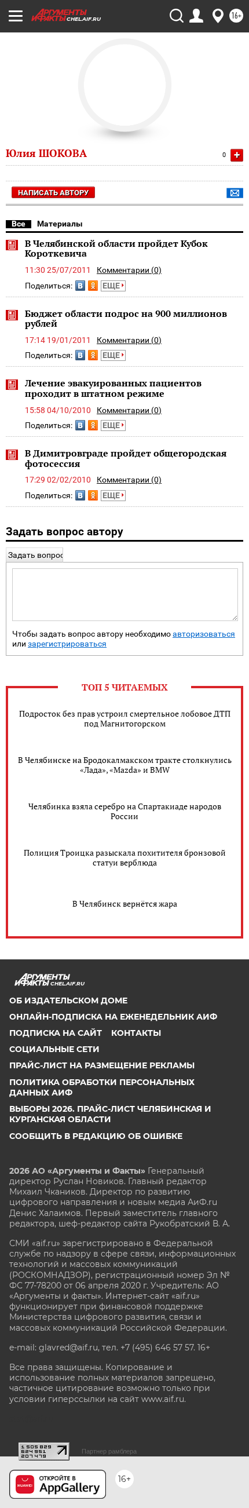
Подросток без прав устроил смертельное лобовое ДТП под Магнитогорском (124, 718)
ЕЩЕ (112, 285)
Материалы (60, 223)
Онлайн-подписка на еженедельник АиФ (113, 1017)
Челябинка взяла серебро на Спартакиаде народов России (124, 811)
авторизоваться (204, 634)
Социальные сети (54, 1049)
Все (18, 223)
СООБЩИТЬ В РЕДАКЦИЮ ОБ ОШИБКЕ (95, 1136)
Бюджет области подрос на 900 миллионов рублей (126, 318)
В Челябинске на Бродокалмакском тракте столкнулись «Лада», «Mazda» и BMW (125, 765)
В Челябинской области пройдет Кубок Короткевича (116, 248)
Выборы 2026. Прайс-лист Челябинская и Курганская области (110, 1114)
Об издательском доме (68, 1000)
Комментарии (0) (129, 270)
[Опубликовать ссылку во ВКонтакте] (80, 285)
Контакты (136, 1033)
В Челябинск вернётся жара (124, 903)
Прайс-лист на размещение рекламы (102, 1065)
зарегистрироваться (67, 644)
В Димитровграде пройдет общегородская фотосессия (125, 458)
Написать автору (53, 192)
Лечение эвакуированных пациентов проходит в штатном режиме (113, 388)
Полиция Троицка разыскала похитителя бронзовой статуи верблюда (125, 857)
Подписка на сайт (55, 1033)
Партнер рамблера (109, 1451)
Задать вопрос (36, 555)
